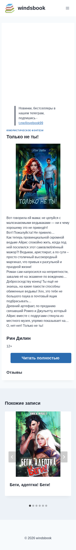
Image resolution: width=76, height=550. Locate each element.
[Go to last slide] (12, 456)
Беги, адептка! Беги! (30, 484)
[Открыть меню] (67, 8)
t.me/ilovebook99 (31, 123)
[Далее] (63, 456)
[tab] (30, 506)
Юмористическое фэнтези (24, 130)
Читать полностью (40, 358)
